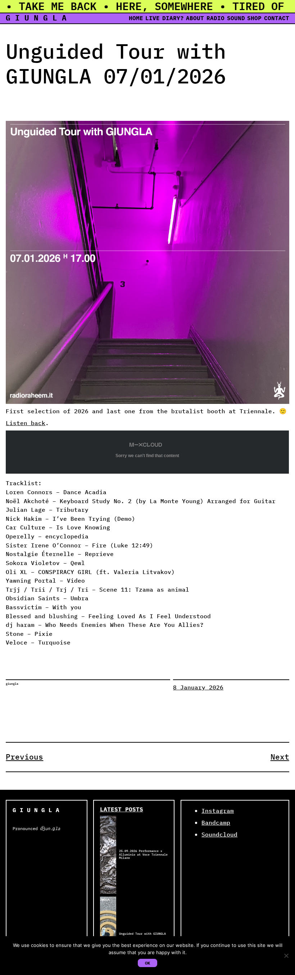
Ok (147, 963)
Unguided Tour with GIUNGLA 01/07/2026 (142, 935)
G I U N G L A (36, 18)
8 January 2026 (198, 687)
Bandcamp (215, 822)
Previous (24, 757)
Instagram (217, 811)
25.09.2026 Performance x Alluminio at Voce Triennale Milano (143, 854)
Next (280, 757)
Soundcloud (219, 834)
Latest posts (121, 809)
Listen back (25, 423)
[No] (286, 955)
